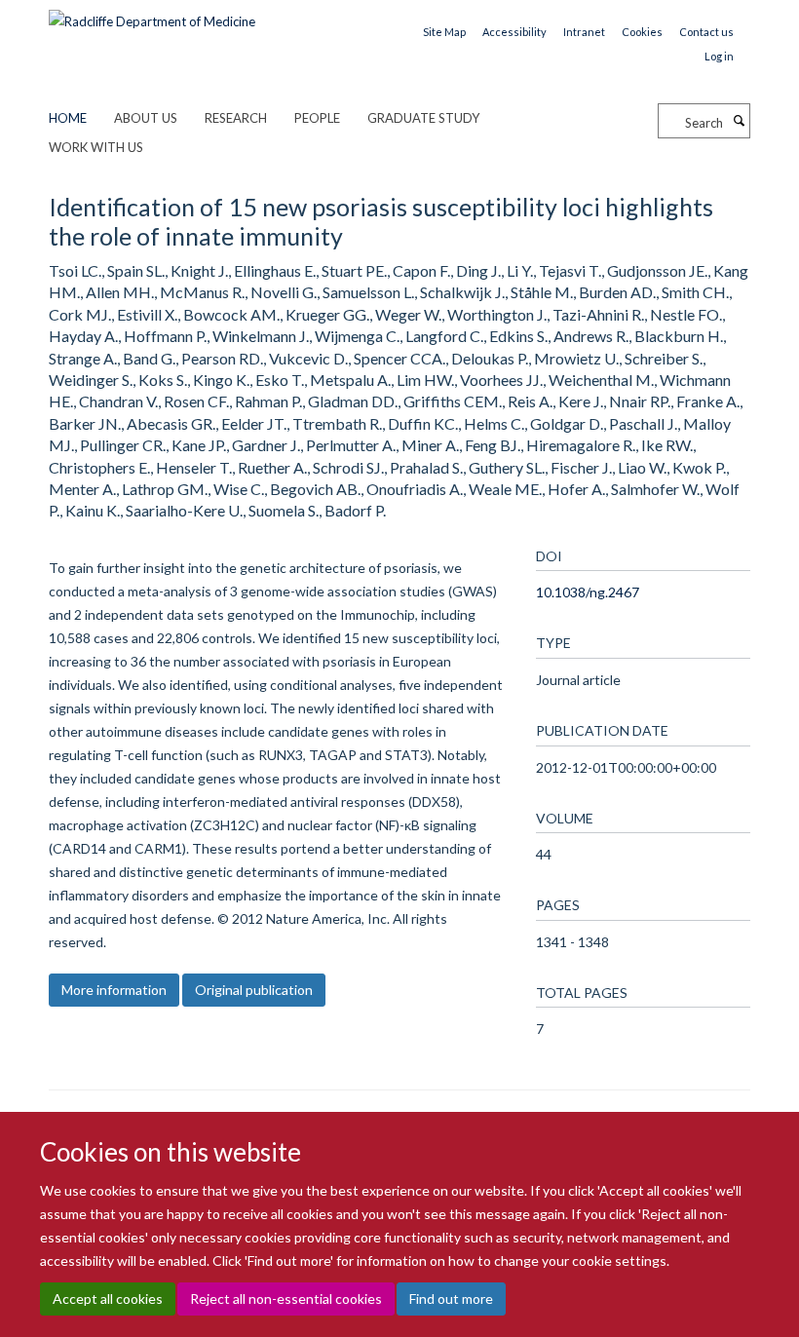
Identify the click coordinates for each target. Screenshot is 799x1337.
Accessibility (514, 31)
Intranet (584, 31)
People (317, 118)
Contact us (706, 31)
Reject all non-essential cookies (286, 1298)
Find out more (451, 1298)
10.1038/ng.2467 (587, 592)
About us (145, 118)
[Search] (738, 121)
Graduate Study (423, 118)
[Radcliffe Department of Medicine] (152, 14)
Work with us (96, 147)
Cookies (642, 31)
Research (236, 118)
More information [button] (114, 989)
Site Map (444, 31)
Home (68, 118)
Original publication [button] (254, 989)
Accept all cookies (108, 1298)
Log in (719, 56)
